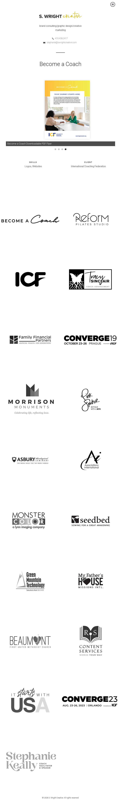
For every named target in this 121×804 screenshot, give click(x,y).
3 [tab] (62, 149)
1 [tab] (55, 149)
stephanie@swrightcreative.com (62, 42)
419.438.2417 (61, 38)
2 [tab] (59, 149)
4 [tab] (65, 149)
